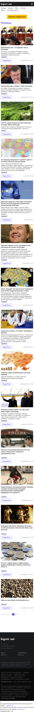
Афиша (3, 653)
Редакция (26, 672)
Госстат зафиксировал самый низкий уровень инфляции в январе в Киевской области (15, 565)
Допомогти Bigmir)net (17, 17)
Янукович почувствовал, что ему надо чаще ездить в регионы (15, 410)
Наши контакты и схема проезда (11, 672)
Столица (23, 8)
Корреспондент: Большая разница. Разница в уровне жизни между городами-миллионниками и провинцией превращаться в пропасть (17, 489)
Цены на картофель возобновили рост (15, 600)
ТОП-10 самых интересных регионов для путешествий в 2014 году (16, 124)
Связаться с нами (6, 674)
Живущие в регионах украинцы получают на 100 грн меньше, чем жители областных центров (17, 528)
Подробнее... (10, 705)
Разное (3, 497)
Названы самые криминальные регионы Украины (15, 374)
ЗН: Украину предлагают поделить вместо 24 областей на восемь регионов (16, 161)
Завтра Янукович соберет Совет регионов (16, 86)
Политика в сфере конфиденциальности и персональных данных (15, 678)
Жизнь (3, 10)
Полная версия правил (8, 698)
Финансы (20, 655)
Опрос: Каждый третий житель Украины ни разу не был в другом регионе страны (17, 290)
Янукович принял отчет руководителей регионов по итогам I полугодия (15, 246)
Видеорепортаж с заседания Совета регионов (14, 48)
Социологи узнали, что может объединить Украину (17, 332)
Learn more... (21, 709)
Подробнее (6, 60)
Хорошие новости (13, 10)
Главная (3, 8)
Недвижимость (22, 653)
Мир (16, 8)
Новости (3, 655)
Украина (10, 8)
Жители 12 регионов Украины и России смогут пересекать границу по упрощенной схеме (15, 452)
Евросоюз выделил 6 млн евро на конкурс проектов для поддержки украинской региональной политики (16, 203)
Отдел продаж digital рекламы (22, 682)
